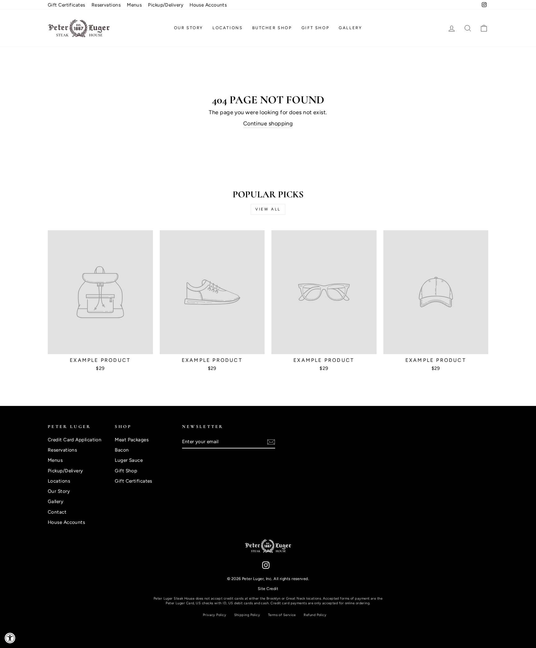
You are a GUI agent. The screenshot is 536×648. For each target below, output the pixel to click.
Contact (57, 512)
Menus (134, 5)
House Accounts (208, 5)
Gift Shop (315, 27)
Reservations (106, 5)
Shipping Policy (247, 615)
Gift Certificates (66, 5)
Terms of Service (282, 615)
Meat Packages (132, 440)
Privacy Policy (214, 615)
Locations (227, 27)
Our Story (188, 27)
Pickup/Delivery (165, 5)
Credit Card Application (74, 440)
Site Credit (268, 588)
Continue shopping (268, 123)
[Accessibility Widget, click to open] (10, 638)
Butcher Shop (272, 27)
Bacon (122, 450)
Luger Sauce (129, 460)
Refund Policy (315, 615)
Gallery (350, 27)
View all (268, 209)
